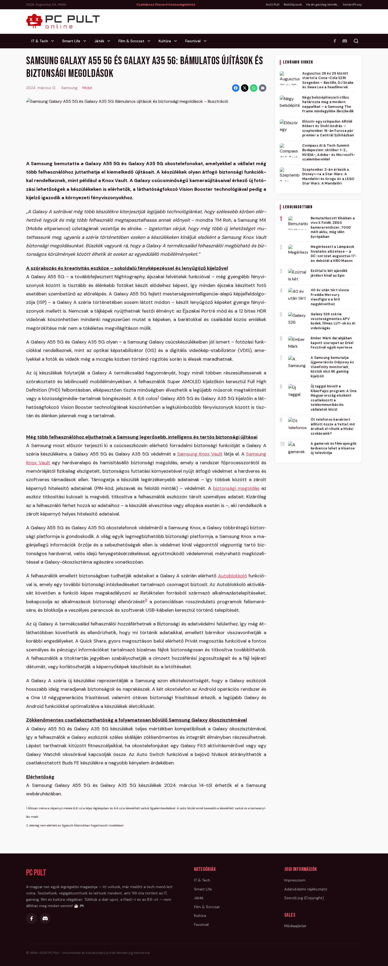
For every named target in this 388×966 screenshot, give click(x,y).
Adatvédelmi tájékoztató (305, 889)
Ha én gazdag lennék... (322, 4)
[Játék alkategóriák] (110, 41)
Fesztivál (193, 41)
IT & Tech (39, 41)
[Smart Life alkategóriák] (86, 41)
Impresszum (294, 880)
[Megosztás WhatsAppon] (253, 88)
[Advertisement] (318, 548)
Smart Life (71, 41)
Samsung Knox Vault (200, 454)
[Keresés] (356, 41)
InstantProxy (352, 4)
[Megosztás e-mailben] (262, 88)
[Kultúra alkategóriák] (177, 41)
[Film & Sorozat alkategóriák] (150, 41)
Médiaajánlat (295, 925)
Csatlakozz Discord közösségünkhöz (165, 4)
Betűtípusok (293, 4)
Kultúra (165, 41)
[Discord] (344, 41)
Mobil (87, 87)
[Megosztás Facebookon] (235, 88)
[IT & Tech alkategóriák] (54, 41)
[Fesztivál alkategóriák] (207, 41)
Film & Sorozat (131, 41)
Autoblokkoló (232, 576)
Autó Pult (273, 4)
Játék (99, 41)
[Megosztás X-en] (244, 88)
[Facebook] (334, 41)
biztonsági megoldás (236, 488)
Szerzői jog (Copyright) (304, 897)
